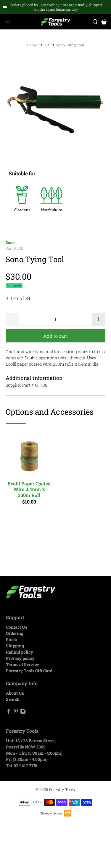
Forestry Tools (62, 789)
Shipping (15, 646)
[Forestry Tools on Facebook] (9, 712)
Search (13, 699)
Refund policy (19, 652)
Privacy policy (20, 658)
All (46, 45)
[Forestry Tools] (55, 22)
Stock (11, 639)
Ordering (14, 633)
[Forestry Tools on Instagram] (23, 712)
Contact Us (16, 627)
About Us (15, 693)
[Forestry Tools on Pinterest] (16, 712)
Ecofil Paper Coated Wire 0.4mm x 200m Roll (29, 489)
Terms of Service (22, 664)
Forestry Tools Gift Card (29, 671)
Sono (10, 242)
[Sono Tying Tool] (55, 110)
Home (32, 45)
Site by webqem (51, 813)
